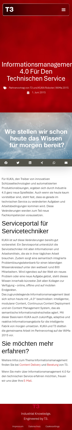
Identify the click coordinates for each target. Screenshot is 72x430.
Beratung (52, 365)
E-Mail (27, 381)
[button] (63, 9)
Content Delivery (30, 365)
